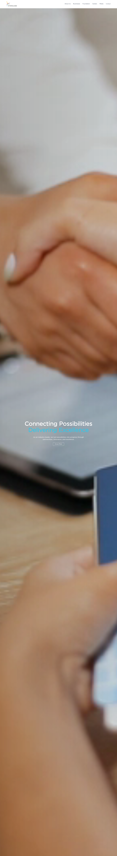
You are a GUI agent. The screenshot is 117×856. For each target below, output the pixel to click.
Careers (94, 4)
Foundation (86, 4)
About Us (68, 4)
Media (101, 4)
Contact (108, 4)
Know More (58, 444)
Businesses (76, 4)
